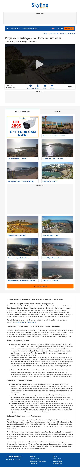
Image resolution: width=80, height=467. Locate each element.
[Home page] (7, 28)
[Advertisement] (40, 19)
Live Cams (15, 28)
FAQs (55, 456)
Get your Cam (34, 459)
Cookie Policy (57, 461)
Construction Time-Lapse (38, 461)
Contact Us (33, 463)
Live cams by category (29, 28)
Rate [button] (44, 88)
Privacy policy (57, 463)
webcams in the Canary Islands (26, 322)
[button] (54, 28)
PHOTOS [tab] (57, 111)
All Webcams (40, 286)
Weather (37, 88)
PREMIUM (68, 28)
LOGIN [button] (60, 28)
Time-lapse (30, 88)
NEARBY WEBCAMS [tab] (22, 112)
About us (32, 456)
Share (52, 88)
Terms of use (57, 459)
